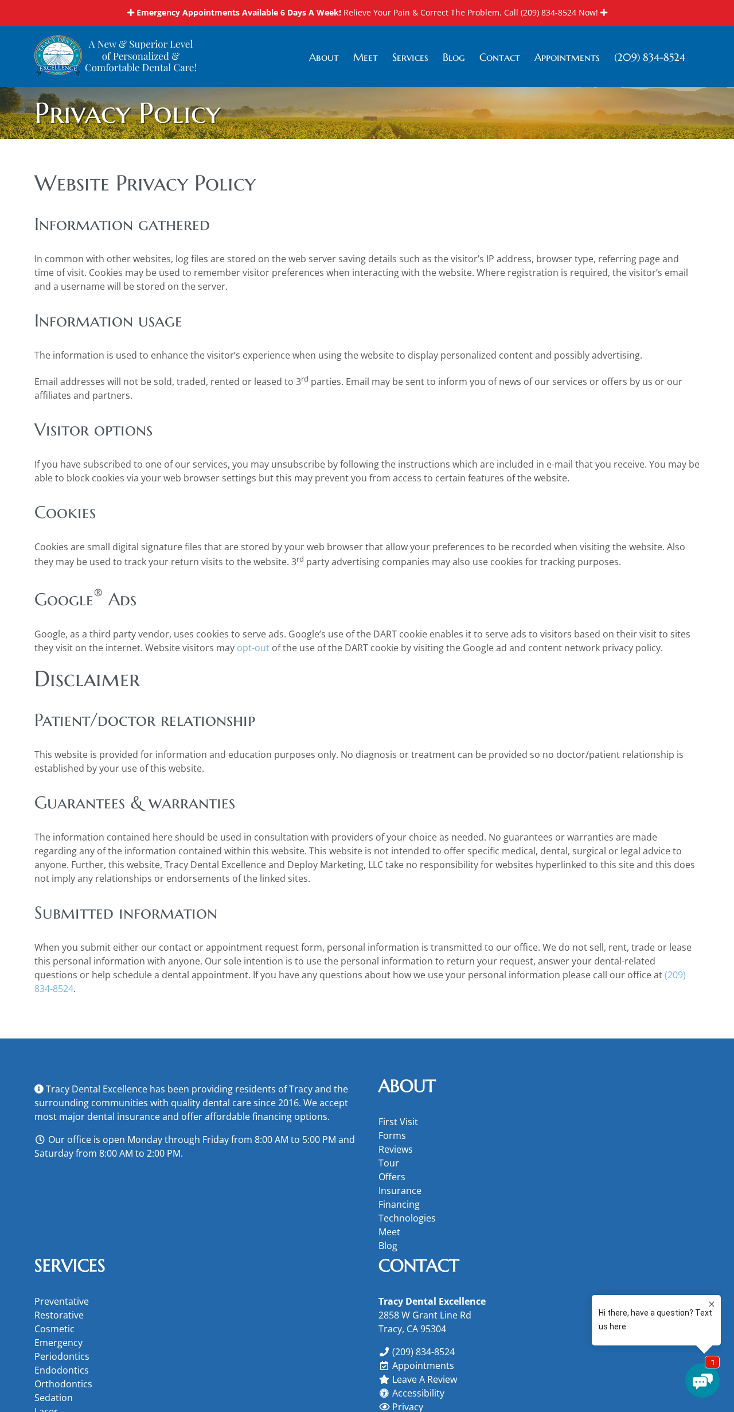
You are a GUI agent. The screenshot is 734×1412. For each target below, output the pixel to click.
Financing (399, 1204)
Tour (388, 1163)
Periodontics (61, 1356)
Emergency (58, 1342)
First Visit (398, 1121)
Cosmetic (54, 1328)
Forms (392, 1135)
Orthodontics (63, 1384)
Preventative (61, 1301)
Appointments (423, 1365)
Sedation (53, 1397)
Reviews (395, 1149)
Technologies (407, 1218)
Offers (391, 1176)
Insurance (399, 1190)
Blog (387, 1245)
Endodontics (61, 1370)
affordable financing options (266, 1116)
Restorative (59, 1315)
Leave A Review (424, 1379)
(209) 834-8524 (548, 12)
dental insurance (123, 1116)
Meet (389, 1232)
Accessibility (418, 1393)
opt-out (253, 647)
